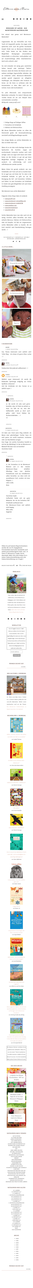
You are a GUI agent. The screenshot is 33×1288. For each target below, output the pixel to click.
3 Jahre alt (16, 1207)
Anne (7, 347)
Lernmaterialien (20, 238)
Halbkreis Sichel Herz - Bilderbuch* (16, 782)
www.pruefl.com (10, 199)
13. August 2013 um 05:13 (16, 493)
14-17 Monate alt (16, 1198)
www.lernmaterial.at (11, 207)
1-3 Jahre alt (16, 1193)
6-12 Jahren (16, 1221)
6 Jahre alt (16, 1218)
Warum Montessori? (16, 1180)
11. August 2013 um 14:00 (12, 430)
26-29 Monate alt (16, 1206)
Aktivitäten (16, 1136)
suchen (23, 666)
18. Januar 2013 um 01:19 (16, 401)
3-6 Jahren (16, 1210)
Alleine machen (16, 1137)
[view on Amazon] (16, 732)
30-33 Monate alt (16, 1212)
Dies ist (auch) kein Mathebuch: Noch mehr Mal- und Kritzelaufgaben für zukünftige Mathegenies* (16, 855)
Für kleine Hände (16, 1156)
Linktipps (16, 1169)
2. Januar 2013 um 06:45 (12, 349)
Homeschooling (16, 1164)
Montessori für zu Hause (16, 1173)
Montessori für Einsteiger (16, 1172)
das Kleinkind (16, 1229)
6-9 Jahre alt (16, 1223)
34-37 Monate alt (16, 1214)
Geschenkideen (16, 1159)
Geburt (16, 1158)
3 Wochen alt (16, 1209)
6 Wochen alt (16, 1220)
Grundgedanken (16, 1161)
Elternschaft (16, 1153)
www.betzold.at (10, 210)
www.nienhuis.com (11, 205)
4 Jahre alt (16, 1215)
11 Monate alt (19, 237)
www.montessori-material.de (14, 203)
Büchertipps (16, 1147)
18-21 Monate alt (16, 1199)
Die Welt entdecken (16, 1151)
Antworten (4, 360)
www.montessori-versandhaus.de (15, 201)
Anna (7, 363)
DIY (17, 1148)
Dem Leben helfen (16, 1150)
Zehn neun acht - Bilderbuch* (16, 827)
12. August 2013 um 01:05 (16, 461)
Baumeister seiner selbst (16, 1145)
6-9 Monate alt (16, 1225)
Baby (16, 1228)
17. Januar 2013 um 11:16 (12, 376)
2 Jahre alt (16, 1201)
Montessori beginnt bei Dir (16, 1170)
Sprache (16, 1177)
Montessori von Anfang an (17, 1175)
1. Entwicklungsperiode (16, 1195)
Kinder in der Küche (16, 1166)
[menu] (3, 19)
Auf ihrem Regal (16, 1140)
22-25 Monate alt (16, 1204)
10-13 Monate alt (9, 237)
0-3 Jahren (16, 1190)
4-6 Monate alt (16, 1217)
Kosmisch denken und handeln (16, 1167)
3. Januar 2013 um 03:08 (12, 365)
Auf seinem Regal (16, 1142)
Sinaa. (8, 374)
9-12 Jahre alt (16, 1226)
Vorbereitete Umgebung (16, 1178)
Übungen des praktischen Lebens (16, 1181)
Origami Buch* (16, 906)
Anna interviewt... (16, 1139)
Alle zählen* (16, 808)
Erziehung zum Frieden (16, 1155)
